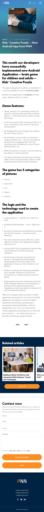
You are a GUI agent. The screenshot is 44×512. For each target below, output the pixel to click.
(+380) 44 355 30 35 (22, 490)
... (9, 40)
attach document (22, 457)
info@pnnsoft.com (22, 495)
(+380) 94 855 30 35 (22, 493)
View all (22, 386)
